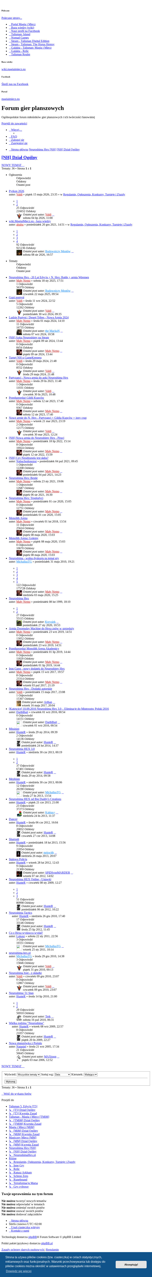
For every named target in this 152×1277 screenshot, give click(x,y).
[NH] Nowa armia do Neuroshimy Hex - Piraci (36, 437)
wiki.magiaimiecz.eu (13, 69)
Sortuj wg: (47, 1074)
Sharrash (14, 839)
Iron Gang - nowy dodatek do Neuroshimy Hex (37, 668)
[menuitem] (13, 136)
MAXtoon (50, 1056)
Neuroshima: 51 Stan (21, 993)
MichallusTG (24, 561)
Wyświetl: (10, 1074)
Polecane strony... (11, 18)
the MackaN (52, 330)
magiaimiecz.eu (10, 99)
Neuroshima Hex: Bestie (23, 478)
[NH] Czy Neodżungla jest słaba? (28, 457)
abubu (20, 224)
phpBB (32, 1237)
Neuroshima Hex (19, 598)
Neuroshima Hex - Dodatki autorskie (30, 688)
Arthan (48, 702)
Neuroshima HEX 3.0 (22, 748)
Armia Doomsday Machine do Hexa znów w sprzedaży (41, 628)
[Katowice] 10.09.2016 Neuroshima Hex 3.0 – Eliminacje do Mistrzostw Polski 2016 (59, 708)
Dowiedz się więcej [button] (19, 1271)
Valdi (19, 194)
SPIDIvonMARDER (57, 872)
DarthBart (22, 712)
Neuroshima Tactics (20, 912)
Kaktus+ (50, 812)
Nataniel (21, 1046)
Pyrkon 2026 (16, 191)
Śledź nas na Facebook (14, 84)
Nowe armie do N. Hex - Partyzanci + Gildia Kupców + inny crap (48, 417)
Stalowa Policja (18, 859)
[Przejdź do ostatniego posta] (53, 214)
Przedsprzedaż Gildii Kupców (26, 397)
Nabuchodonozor (26, 461)
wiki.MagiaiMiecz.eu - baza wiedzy (30, 221)
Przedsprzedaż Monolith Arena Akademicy (34, 648)
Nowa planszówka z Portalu (25, 1043)
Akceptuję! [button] (131, 1264)
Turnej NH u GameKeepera (25, 357)
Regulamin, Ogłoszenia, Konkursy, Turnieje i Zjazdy (94, 194)
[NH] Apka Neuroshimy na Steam (29, 337)
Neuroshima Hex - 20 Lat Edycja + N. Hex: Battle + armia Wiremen (49, 277)
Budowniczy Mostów (58, 251)
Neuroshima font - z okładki (25, 973)
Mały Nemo (23, 280)
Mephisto (14, 779)
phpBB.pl (47, 1243)
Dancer (13, 819)
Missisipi (14, 728)
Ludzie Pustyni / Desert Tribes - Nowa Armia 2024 (39, 317)
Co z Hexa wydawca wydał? (26, 932)
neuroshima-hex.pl (20, 952)
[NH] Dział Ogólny (19, 157)
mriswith (49, 852)
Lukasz (20, 936)
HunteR (21, 732)
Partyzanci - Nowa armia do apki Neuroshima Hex (38, 377)
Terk (48, 1016)
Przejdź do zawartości (14, 123)
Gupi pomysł (16, 297)
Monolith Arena (18, 518)
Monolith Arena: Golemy (23, 538)
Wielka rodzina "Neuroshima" (26, 1023)
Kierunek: (77, 1074)
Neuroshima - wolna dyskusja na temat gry (34, 558)
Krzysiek (50, 621)
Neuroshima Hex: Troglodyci (26, 498)
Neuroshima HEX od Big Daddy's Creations (35, 799)
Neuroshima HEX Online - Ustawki (30, 879)
